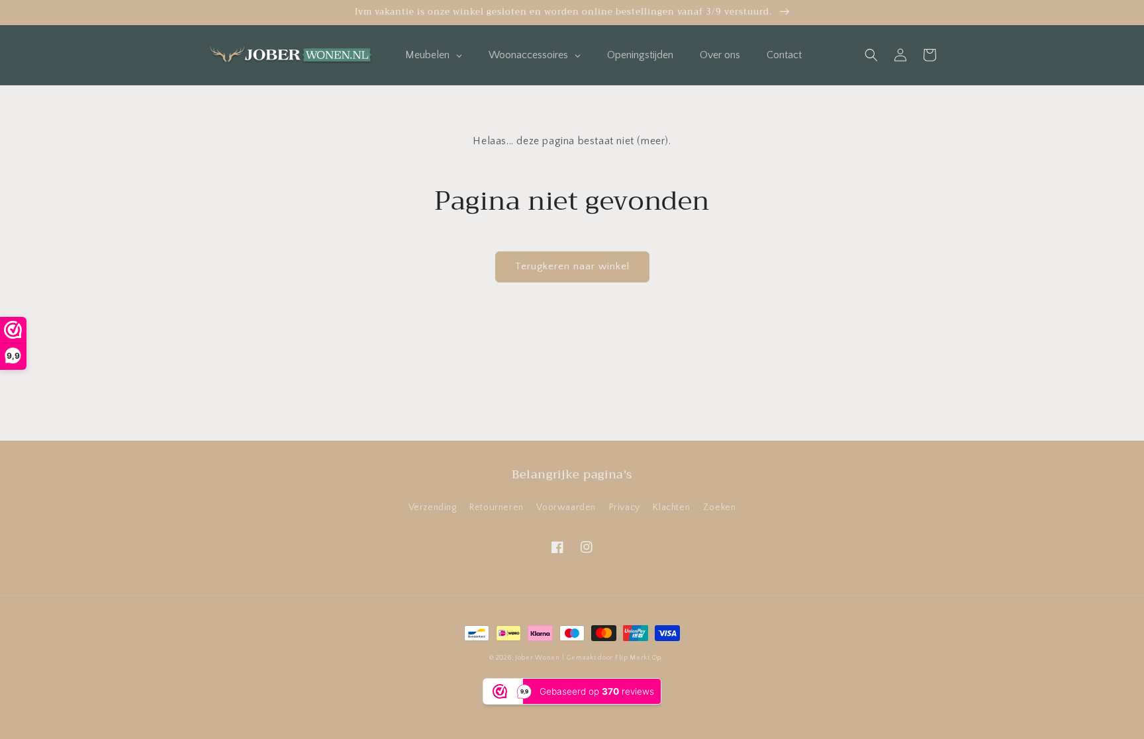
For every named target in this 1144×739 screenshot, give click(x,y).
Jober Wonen (537, 658)
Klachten (671, 507)
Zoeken (719, 507)
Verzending (432, 507)
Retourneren (496, 507)
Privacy (624, 507)
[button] (871, 54)
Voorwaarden (566, 507)
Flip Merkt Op (638, 658)
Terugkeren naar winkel (572, 266)
